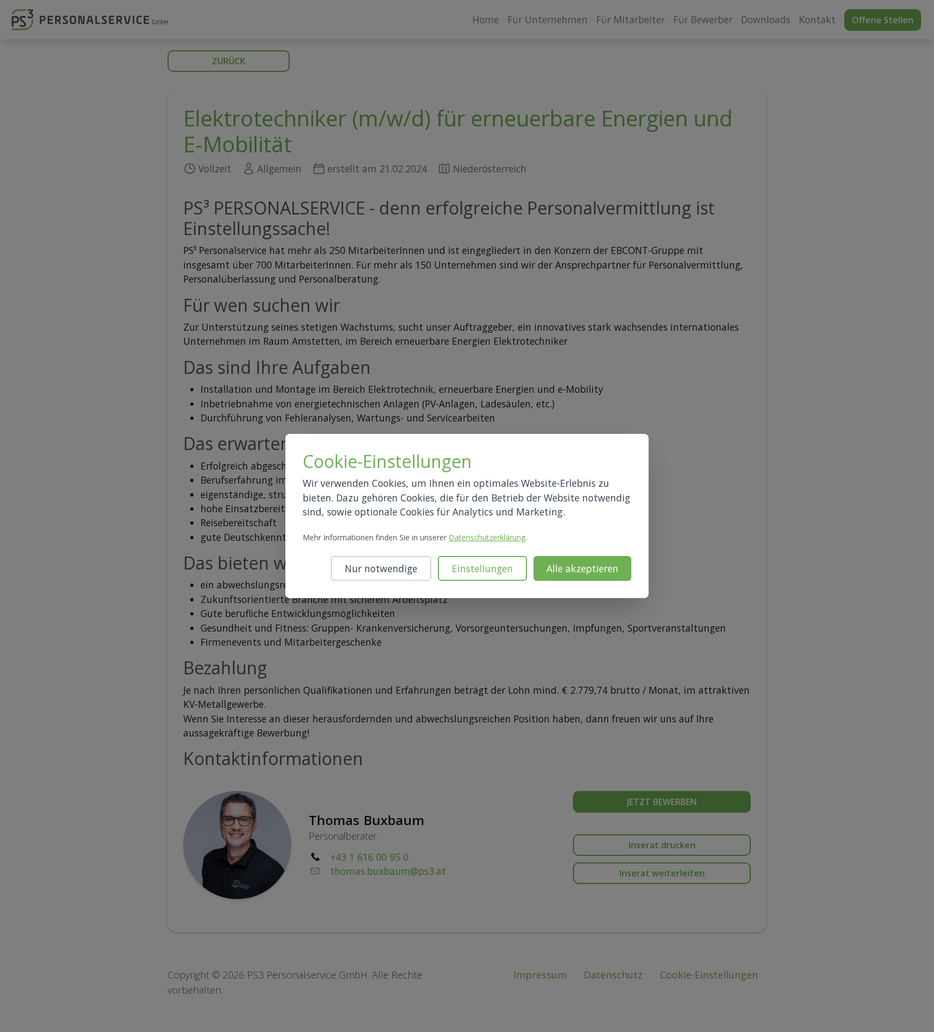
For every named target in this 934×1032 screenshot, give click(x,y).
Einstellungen (482, 568)
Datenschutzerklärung (487, 537)
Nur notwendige (381, 568)
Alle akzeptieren (582, 568)
